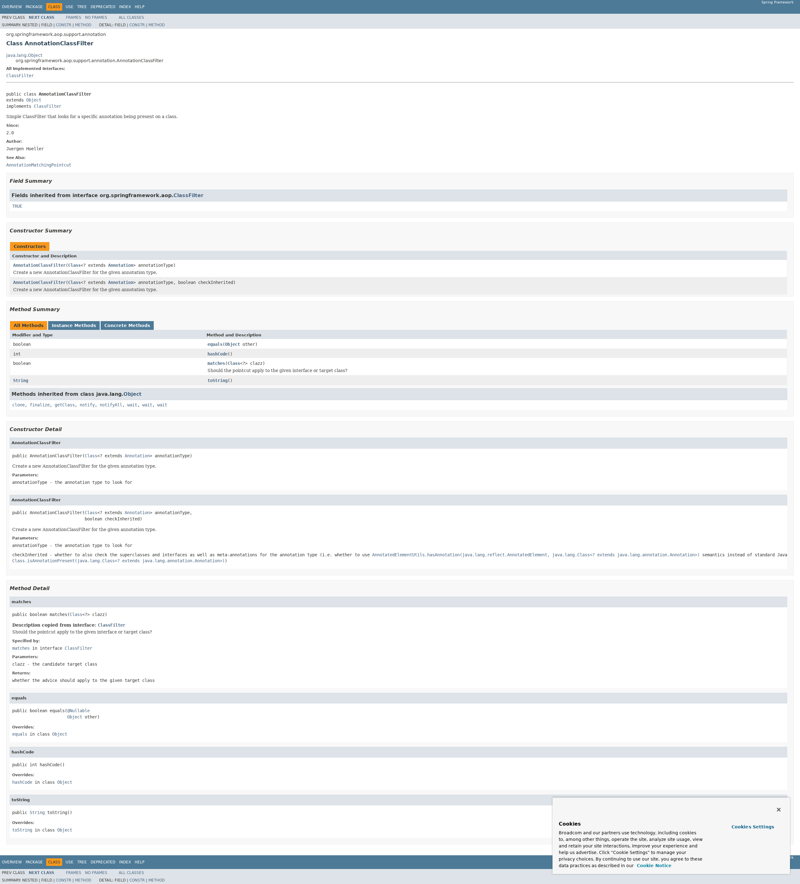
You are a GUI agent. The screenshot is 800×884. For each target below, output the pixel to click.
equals (215, 344)
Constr (63, 25)
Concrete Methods (127, 325)
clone (18, 404)
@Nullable (78, 710)
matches (216, 363)
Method (83, 25)
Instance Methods (74, 325)
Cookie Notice (653, 865)
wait (132, 404)
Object (33, 99)
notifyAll (111, 404)
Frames (73, 17)
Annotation (120, 265)
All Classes (131, 17)
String (20, 380)
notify (87, 404)
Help (139, 7)
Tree (82, 7)
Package (34, 7)
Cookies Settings (753, 826)
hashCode (218, 353)
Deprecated (103, 7)
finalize (40, 404)
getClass (65, 404)
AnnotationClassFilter (39, 265)
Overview (12, 7)
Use (69, 7)
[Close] (779, 810)
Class (74, 265)
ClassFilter (20, 75)
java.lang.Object (24, 55)
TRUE (17, 206)
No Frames (96, 17)
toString (218, 380)
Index (125, 7)
